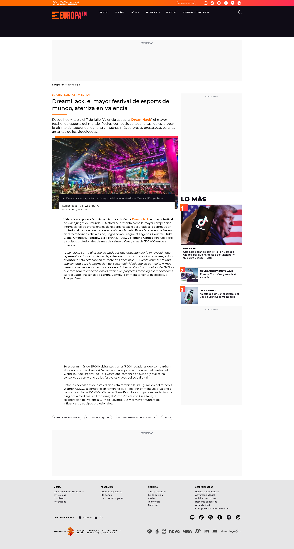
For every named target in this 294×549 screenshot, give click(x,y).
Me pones (106, 495)
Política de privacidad (207, 491)
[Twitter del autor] (98, 206)
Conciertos (60, 498)
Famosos (153, 505)
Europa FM (58, 84)
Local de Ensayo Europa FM (69, 491)
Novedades (60, 501)
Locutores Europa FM (112, 498)
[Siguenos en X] (229, 518)
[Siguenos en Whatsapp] (239, 3)
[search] (240, 12)
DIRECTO (103, 12)
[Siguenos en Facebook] (226, 3)
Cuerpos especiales (111, 491)
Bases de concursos (206, 501)
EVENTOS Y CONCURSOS (196, 12)
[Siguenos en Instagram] (219, 3)
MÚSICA (135, 12)
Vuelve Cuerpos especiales (65, 4)
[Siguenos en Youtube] (205, 3)
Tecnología (74, 84)
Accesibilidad (202, 505)
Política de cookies (205, 498)
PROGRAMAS (153, 12)
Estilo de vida (155, 495)
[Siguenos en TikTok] (201, 518)
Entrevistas (60, 495)
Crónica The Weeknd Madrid (66, 2)
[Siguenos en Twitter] (232, 3)
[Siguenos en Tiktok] (212, 3)
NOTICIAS (171, 12)
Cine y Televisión (157, 491)
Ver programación (186, 3)
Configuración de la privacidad (212, 508)
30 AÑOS (119, 12)
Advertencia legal (205, 495)
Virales (151, 498)
